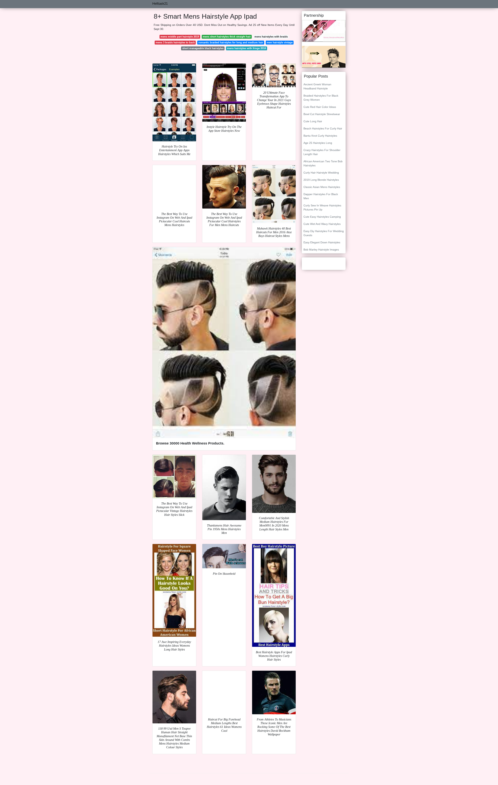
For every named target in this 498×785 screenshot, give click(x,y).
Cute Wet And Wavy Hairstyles (322, 223)
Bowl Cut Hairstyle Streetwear (321, 114)
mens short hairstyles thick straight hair (227, 36)
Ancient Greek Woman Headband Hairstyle (317, 86)
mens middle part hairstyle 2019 (179, 36)
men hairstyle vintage (280, 42)
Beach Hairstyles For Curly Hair (322, 128)
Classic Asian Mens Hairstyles (321, 187)
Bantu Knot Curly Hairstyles (320, 135)
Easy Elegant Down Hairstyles (321, 242)
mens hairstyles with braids (271, 36)
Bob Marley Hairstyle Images (321, 249)
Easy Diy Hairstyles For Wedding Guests (323, 233)
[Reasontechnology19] (323, 30)
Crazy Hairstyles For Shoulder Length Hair (321, 152)
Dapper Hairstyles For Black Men (320, 196)
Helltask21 (160, 3)
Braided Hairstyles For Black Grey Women (320, 97)
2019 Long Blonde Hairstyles (321, 179)
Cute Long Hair (312, 121)
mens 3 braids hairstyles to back (175, 42)
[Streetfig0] (323, 56)
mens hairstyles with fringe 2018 (246, 48)
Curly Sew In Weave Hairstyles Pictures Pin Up (322, 207)
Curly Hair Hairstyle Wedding (321, 172)
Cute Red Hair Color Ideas (319, 106)
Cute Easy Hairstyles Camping (322, 216)
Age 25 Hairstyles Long (317, 142)
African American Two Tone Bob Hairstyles (323, 163)
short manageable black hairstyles (203, 48)
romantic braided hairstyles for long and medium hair (230, 42)
